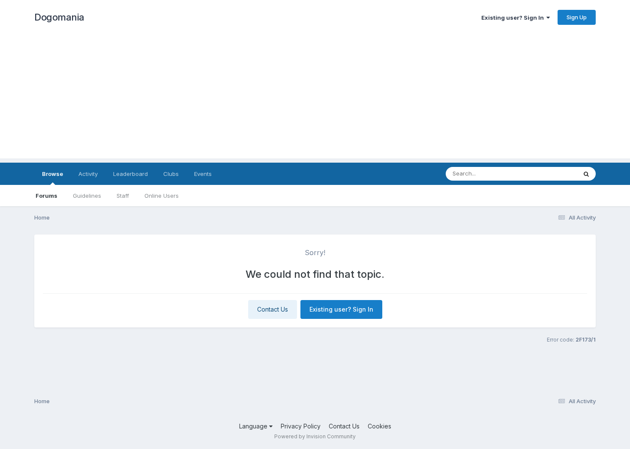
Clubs (171, 173)
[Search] (586, 174)
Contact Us (272, 309)
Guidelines (87, 195)
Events (203, 173)
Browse (52, 173)
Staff (123, 195)
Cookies (379, 426)
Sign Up (577, 17)
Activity (88, 173)
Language (254, 426)
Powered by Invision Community (315, 436)
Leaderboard (130, 173)
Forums (46, 195)
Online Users (161, 195)
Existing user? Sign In (513, 17)
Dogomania (59, 17)
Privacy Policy (301, 426)
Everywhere (550, 173)
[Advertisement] (315, 98)
